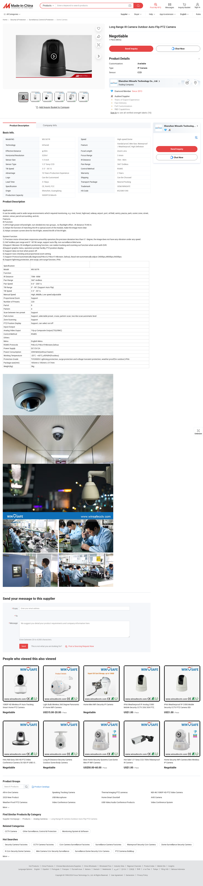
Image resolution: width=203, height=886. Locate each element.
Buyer (136, 14)
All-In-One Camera (10, 792)
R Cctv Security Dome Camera (17, 851)
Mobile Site (161, 866)
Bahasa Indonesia (178, 869)
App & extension (166, 14)
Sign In (113, 112)
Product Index (149, 866)
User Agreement (117, 875)
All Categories (12, 14)
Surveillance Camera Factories (108, 844)
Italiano (88, 869)
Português (55, 869)
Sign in (197, 7)
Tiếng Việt (164, 869)
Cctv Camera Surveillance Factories (75, 844)
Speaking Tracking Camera (63, 792)
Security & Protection (18, 19)
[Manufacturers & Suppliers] (18, 6)
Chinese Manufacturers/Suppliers (68, 866)
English (37, 869)
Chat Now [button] (180, 48)
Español (46, 869)
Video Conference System (162, 802)
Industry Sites (119, 866)
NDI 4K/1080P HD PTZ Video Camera (167, 792)
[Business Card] (196, 137)
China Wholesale (90, 866)
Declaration (130, 875)
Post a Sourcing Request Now (79, 646)
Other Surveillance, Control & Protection (39, 831)
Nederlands (106, 869)
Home (5, 19)
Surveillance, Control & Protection (41, 19)
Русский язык (77, 869)
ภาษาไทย (146, 869)
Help (151, 14)
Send (24, 646)
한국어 (123, 869)
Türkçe (155, 869)
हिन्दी (138, 869)
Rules (198, 14)
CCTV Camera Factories (43, 844)
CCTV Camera (11, 831)
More (5, 856)
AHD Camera (156, 797)
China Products (47, 866)
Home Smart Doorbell (111, 797)
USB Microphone (59, 797)
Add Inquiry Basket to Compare (54, 107)
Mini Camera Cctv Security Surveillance (52, 851)
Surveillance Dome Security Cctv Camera (92, 851)
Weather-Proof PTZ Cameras (15, 802)
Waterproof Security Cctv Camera (141, 844)
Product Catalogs (41, 786)
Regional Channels (134, 866)
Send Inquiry (131, 48)
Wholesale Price (105, 866)
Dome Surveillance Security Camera (176, 844)
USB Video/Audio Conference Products (118, 802)
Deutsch (96, 869)
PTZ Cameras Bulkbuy (124, 851)
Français (65, 869)
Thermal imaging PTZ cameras (115, 792)
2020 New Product (11, 797)
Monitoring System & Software (75, 831)
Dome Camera (62, 19)
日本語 (131, 869)
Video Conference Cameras (63, 802)
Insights (171, 866)
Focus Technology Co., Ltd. (83, 875)
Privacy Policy (142, 875)
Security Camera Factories (16, 844)
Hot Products (34, 866)
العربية (116, 869)
